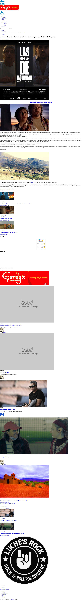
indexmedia (2, 522)
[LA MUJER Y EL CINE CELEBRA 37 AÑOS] (7, 228)
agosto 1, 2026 (6, 589)
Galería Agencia (4, 592)
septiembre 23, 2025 (7, 234)
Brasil (5, 25)
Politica (3, 16)
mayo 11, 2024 (6, 39)
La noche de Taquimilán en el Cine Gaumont (41, 102)
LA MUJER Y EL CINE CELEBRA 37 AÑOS (9, 232)
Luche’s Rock (2, 587)
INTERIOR (4, 17)
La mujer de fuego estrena (6, 457)
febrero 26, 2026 (6, 220)
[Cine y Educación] (7, 503)
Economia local (4, 21)
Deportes (3, 20)
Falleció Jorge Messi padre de (7, 409)
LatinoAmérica (4, 22)
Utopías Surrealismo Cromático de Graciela (10, 325)
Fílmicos (3, 34)
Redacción (3, 498)
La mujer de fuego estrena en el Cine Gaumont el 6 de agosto (12, 533)
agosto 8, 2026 (6, 522)
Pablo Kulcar (2, 39)
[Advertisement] (28, 259)
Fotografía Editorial (5, 593)
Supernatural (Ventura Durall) (6, 218)
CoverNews (12, 599)
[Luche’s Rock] (24, 584)
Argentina (5, 23)
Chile (4, 24)
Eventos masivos (4, 18)
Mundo (3, 19)
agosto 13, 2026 (6, 502)
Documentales (4, 215)
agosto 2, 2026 (6, 535)
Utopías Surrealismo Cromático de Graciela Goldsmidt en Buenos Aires (14, 500)
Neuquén (31, 182)
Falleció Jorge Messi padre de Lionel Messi (8, 520)
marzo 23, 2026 (6, 205)
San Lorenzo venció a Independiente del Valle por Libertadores (11, 188)
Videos (3, 595)
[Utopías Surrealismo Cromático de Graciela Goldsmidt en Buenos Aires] (24, 497)
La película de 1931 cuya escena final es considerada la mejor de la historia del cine (16, 203)
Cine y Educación (4, 372)
